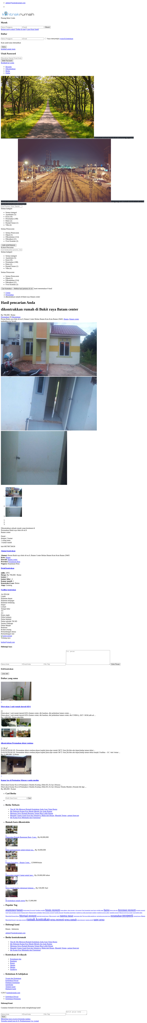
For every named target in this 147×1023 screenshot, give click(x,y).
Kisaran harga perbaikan (35, 912)
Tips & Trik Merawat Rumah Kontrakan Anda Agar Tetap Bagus (33, 809)
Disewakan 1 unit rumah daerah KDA (16, 707)
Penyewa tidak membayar (89, 916)
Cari (29, 798)
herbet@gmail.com (8, 642)
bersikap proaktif (40, 910)
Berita (8, 71)
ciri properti (78, 910)
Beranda (9, 67)
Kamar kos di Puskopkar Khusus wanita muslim (20, 780)
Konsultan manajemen (70, 912)
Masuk (47, 27)
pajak (58, 916)
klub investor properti (48, 912)
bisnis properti (52, 910)
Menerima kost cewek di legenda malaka (15, 1019)
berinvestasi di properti (29, 910)
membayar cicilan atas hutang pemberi (86, 912)
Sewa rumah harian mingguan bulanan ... (20, 888)
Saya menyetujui (60, 39)
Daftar (4, 47)
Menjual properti (27, 915)
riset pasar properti (21, 920)
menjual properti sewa (43, 916)
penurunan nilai (78, 916)
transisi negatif (89, 920)
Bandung (13, 961)
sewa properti (57, 919)
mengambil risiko (137, 912)
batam (20, 910)
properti (127, 915)
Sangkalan (9, 985)
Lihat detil (5, 674)
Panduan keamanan (13, 983)
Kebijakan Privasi (12, 980)
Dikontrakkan (11, 69)
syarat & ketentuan (66, 39)
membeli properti (114, 912)
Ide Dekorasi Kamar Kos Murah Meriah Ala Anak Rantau (31, 811)
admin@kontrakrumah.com (15, 3)
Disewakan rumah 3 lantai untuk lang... (20, 875)
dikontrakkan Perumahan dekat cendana (17, 743)
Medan (12, 967)
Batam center (74, 319)
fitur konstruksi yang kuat (89, 910)
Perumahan (10, 295)
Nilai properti (52, 916)
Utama (8, 293)
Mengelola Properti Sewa (12, 916)
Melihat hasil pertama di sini (23, 289)
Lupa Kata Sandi (32, 29)
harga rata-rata (114, 910)
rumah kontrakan (38, 919)
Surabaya (13, 969)
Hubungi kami (11, 989)
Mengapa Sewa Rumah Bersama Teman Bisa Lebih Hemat (31, 813)
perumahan (116, 915)
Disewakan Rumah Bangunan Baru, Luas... (21, 837)
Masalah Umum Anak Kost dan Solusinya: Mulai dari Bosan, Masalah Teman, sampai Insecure (44, 815)
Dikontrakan (15, 317)
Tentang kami (10, 987)
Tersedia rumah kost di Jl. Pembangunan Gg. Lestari (20, 1021)
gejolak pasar (99, 910)
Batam (66, 319)
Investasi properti (127, 910)
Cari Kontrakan (7, 289)
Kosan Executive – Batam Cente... (18, 863)
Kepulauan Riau (14, 562)
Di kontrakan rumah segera (15, 901)
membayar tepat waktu (103, 912)
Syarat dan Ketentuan (13, 978)
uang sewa (99, 919)
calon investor (71, 910)
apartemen (11, 910)
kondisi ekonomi (59, 912)
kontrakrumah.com (13, 993)
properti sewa (137, 916)
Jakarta (12, 965)
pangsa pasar (66, 915)
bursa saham (63, 910)
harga (106, 910)
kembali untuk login (8, 49)
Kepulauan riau (15, 959)
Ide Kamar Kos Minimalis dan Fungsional (25, 818)
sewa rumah (70, 919)
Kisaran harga (25, 912)
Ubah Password (7, 61)
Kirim (3, 1017)
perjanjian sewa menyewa (103, 916)
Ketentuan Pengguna (13, 999)
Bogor (12, 963)
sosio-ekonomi (81, 920)
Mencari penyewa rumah (126, 912)
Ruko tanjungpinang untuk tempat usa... (20, 850)
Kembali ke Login (7, 63)
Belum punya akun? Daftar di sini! (13, 29)
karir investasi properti (15, 912)
